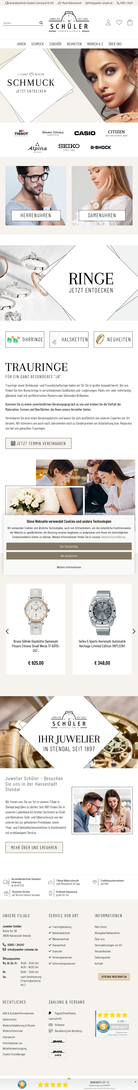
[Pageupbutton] (7, 1077)
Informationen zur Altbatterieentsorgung (14, 1045)
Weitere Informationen (69, 567)
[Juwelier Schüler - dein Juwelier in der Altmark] (69, 21)
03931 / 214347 (126, 2)
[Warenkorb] (130, 22)
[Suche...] (41, 23)
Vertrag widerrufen (114, 976)
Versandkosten (103, 951)
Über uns (115, 43)
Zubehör (55, 43)
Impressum (9, 1037)
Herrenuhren (35, 215)
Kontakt (99, 963)
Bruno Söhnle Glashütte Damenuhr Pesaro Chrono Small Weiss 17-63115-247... (36, 645)
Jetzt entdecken (91, 290)
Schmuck (37, 43)
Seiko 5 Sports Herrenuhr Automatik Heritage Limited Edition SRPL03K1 (102, 643)
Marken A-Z (95, 43)
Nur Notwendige (69, 546)
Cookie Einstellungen (14, 1054)
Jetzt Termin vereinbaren (41, 443)
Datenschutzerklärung (113, 537)
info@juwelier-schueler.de (100, 2)
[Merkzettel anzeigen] (119, 22)
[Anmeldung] (108, 22)
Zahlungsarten (102, 957)
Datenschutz (9, 1019)
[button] (6, 631)
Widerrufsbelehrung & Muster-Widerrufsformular (19, 1028)
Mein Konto (101, 927)
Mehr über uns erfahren (34, 847)
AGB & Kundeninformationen (18, 1013)
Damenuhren (102, 215)
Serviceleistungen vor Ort (108, 945)
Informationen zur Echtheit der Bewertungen (99, 1088)
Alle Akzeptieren (69, 556)
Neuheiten (74, 43)
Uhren (21, 43)
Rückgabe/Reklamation (107, 933)
